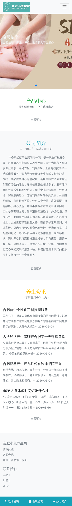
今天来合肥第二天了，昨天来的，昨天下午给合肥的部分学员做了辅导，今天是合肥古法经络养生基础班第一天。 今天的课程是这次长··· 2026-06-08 (35, 348)
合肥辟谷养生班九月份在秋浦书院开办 (32, 364)
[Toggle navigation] (64, 6)
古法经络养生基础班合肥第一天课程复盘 (34, 337)
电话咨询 (13, 501)
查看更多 (36, 119)
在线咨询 (37, 501)
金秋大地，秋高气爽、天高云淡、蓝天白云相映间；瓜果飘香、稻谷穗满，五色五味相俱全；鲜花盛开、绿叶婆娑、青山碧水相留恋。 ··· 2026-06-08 (35, 375)
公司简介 (61, 501)
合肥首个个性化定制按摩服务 (25, 310)
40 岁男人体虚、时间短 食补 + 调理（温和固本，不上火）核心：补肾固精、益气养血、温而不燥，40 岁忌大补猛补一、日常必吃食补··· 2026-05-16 (36, 402)
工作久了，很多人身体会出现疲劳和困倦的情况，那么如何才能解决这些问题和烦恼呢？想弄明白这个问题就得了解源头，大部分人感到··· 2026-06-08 (35, 321)
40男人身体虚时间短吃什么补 (26, 391)
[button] (36, 85)
